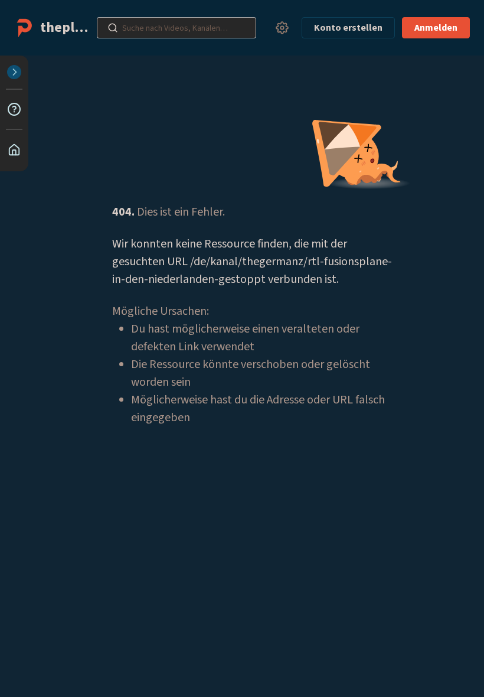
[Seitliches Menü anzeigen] (14, 72)
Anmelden (435, 27)
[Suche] (112, 27)
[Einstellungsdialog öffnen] (282, 27)
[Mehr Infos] (14, 109)
